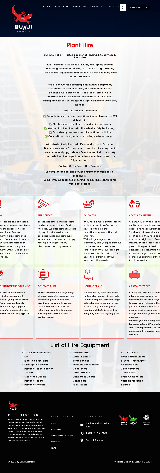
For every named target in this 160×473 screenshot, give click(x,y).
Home (53, 423)
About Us (55, 442)
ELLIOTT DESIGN (143, 462)
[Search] (115, 18)
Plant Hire (56, 430)
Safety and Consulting (62, 436)
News (53, 448)
